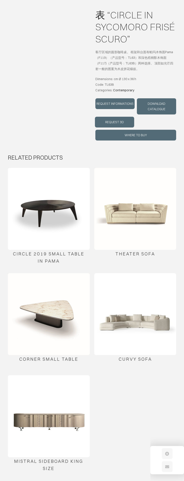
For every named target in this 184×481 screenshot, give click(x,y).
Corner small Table (48, 359)
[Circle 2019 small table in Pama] (49, 209)
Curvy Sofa (135, 359)
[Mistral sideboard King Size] (49, 416)
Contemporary (123, 90)
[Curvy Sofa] (135, 314)
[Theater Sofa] (135, 209)
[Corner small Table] (49, 314)
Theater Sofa (135, 254)
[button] (167, 453)
